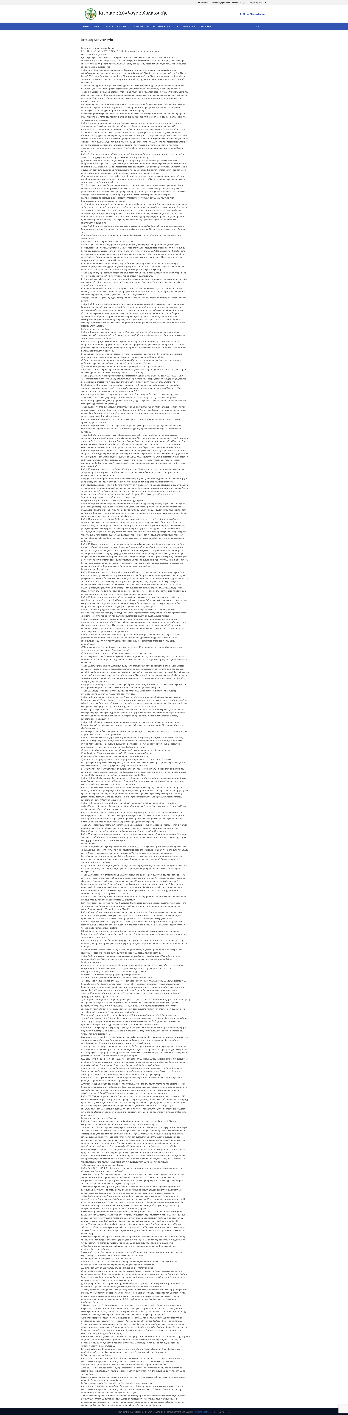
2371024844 (204, 3)
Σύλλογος (97, 26)
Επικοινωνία (205, 26)
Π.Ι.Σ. (176, 26)
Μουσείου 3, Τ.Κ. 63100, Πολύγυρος (248, 3)
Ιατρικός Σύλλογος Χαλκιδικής (133, 13)
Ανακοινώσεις (123, 26)
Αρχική (86, 26)
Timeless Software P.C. (204, 1412)
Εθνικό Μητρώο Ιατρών (254, 14)
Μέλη (108, 26)
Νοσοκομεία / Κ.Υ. (162, 26)
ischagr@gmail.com (222, 3)
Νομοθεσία (187, 26)
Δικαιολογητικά (142, 26)
